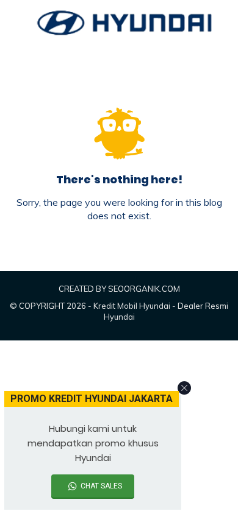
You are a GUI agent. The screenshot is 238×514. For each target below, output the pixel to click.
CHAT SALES (101, 486)
